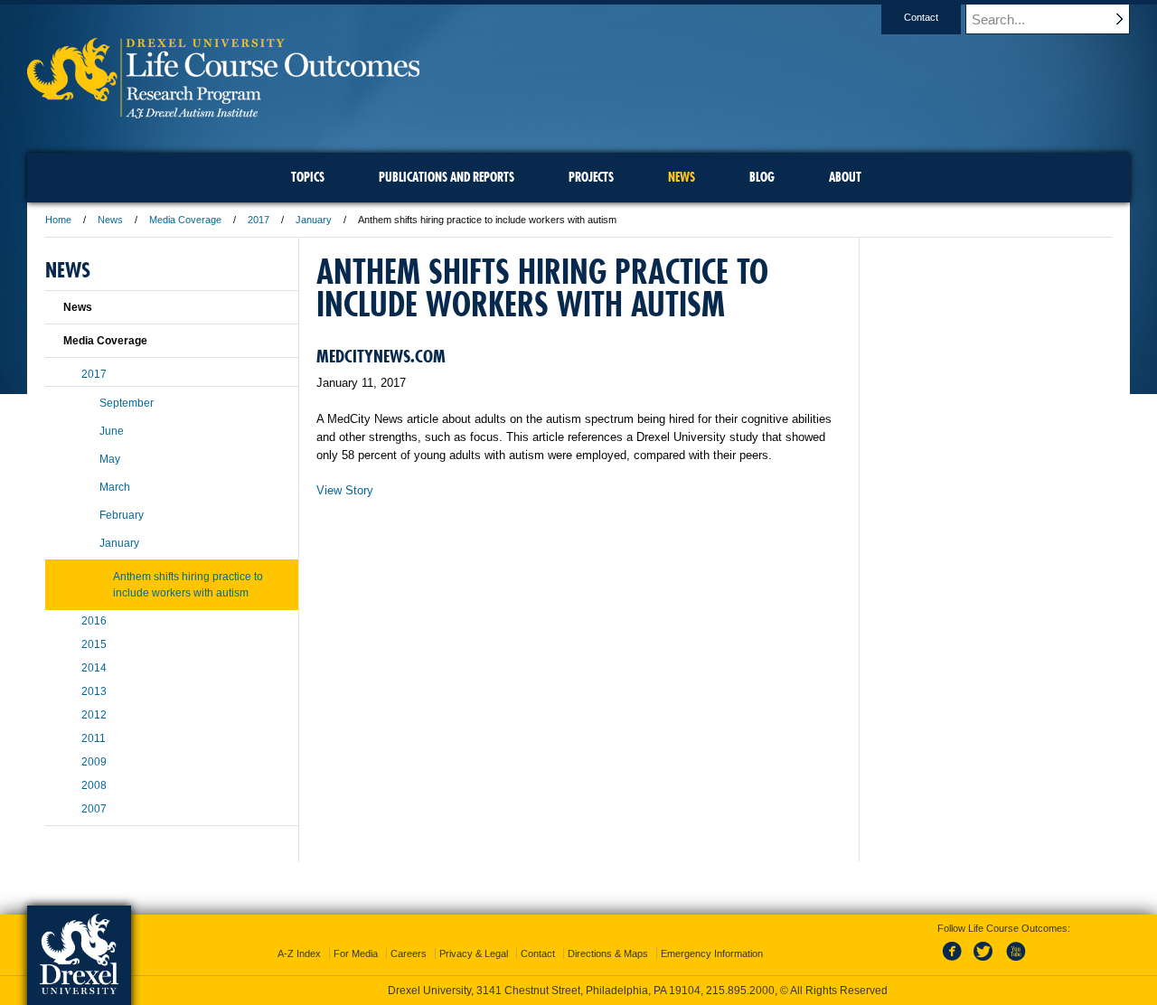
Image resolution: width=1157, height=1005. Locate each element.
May (109, 459)
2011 (93, 738)
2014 (94, 668)
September (126, 403)
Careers (408, 953)
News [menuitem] (681, 177)
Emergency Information (712, 953)
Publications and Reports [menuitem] (446, 177)
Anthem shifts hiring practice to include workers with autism (188, 584)
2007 (94, 809)
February (121, 515)
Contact (921, 17)
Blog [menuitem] (762, 177)
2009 (94, 762)
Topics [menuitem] (308, 177)
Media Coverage (185, 219)
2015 (94, 644)
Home (58, 219)
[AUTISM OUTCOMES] (223, 112)
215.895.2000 (740, 990)
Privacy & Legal (473, 953)
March (114, 487)
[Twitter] (985, 961)
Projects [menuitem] (591, 177)
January (314, 219)
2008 (94, 785)
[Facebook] (955, 961)
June (111, 431)
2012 (94, 715)
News (110, 219)
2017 (258, 219)
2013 (94, 691)
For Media (356, 953)
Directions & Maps (608, 953)
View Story (344, 490)
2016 (94, 621)
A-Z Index (299, 953)
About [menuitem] (845, 177)
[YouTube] (1015, 961)
